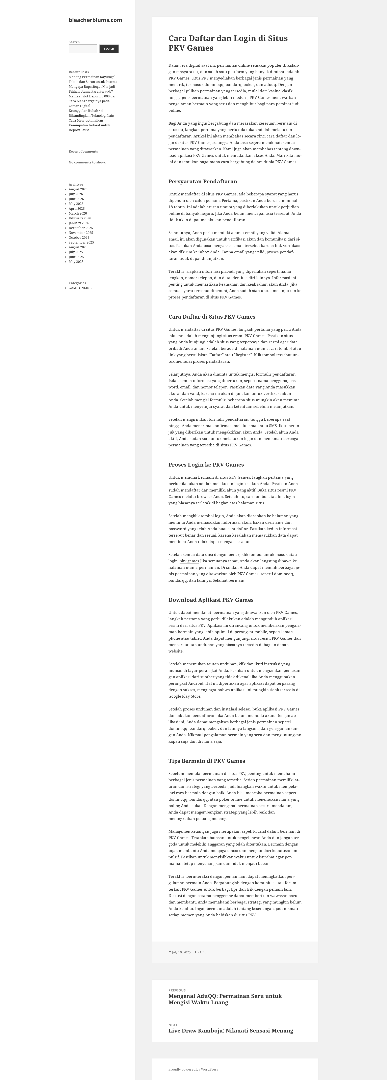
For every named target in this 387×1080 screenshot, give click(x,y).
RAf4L (202, 952)
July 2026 (76, 194)
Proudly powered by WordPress (193, 1069)
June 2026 (76, 199)
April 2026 (77, 208)
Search (74, 42)
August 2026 (78, 189)
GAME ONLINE (80, 288)
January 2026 (79, 223)
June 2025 (76, 257)
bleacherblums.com (95, 20)
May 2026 (76, 203)
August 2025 (78, 247)
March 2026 (78, 213)
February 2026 (80, 218)
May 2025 (76, 261)
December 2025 (81, 228)
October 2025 (79, 237)
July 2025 (76, 252)
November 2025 (81, 232)
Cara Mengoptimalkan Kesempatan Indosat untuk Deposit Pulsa (89, 125)
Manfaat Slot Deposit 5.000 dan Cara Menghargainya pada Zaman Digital (92, 101)
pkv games (189, 561)
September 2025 (81, 242)
